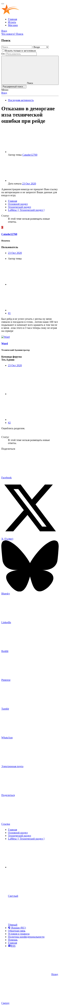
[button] (33, 867)
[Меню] (2, 3)
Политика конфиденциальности (26, 936)
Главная (12, 19)
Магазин (13, 25)
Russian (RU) (18, 927)
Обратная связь (16, 930)
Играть (12, 22)
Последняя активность (21, 100)
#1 (9, 313)
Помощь (13, 939)
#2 (9, 422)
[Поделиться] (33, 284)
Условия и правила (19, 933)
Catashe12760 (29, 154)
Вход (4, 92)
